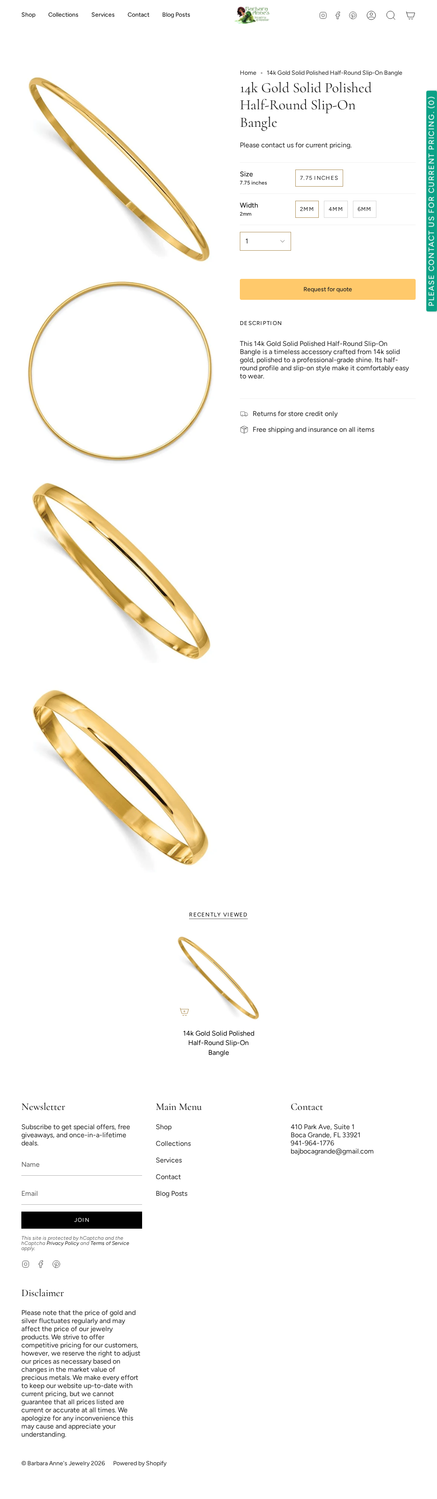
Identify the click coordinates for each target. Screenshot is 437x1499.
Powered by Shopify (139, 1463)
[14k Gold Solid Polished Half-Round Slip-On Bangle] (219, 977)
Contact (168, 1177)
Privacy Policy (63, 1243)
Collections (173, 1143)
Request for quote (327, 289)
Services (169, 1160)
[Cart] (410, 15)
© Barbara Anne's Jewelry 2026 (63, 1463)
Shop (164, 1127)
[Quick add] (184, 1011)
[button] (63, 15)
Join (82, 1220)
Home (248, 72)
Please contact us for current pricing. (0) (431, 201)
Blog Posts (171, 1193)
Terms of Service (109, 1243)
